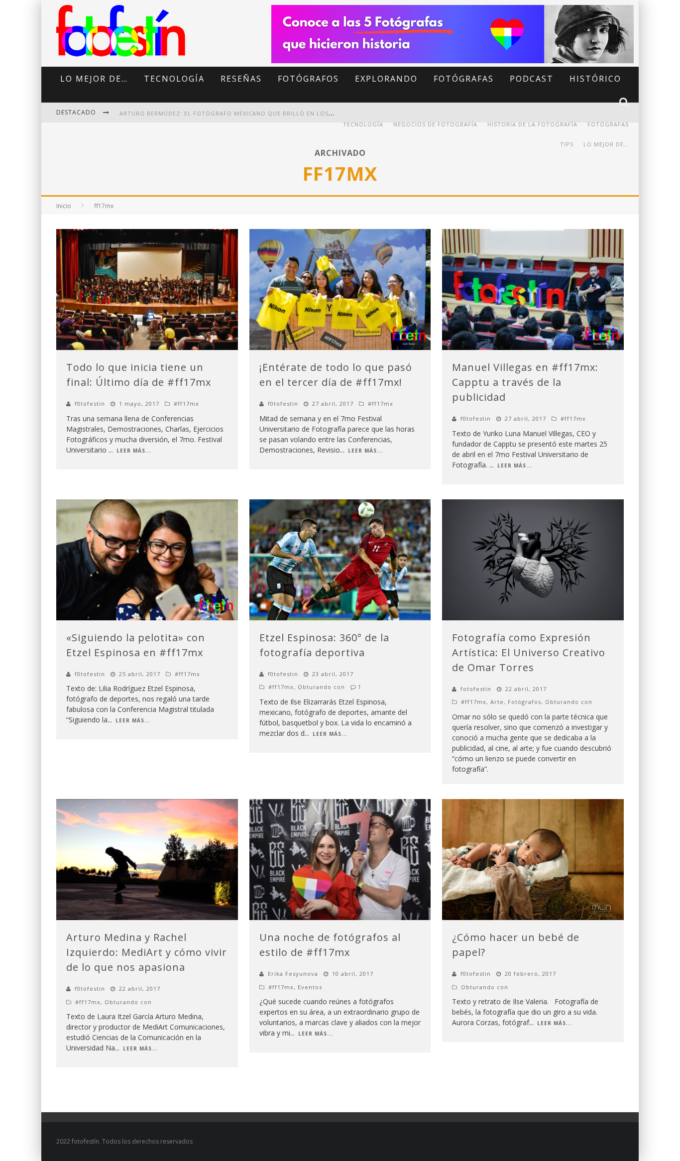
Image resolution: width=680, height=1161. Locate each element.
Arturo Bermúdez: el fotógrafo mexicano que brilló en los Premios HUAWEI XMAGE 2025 (271, 113)
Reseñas (241, 78)
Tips (566, 144)
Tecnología (174, 78)
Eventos (310, 987)
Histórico (595, 78)
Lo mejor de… (94, 78)
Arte (497, 701)
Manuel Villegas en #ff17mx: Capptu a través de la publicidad (525, 382)
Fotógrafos (308, 78)
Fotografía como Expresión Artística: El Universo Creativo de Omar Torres (528, 652)
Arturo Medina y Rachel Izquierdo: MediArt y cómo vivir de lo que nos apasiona (146, 952)
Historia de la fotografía (532, 124)
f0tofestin (90, 403)
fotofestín (475, 689)
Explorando (386, 78)
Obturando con (321, 687)
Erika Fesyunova (293, 973)
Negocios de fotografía (435, 124)
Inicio (63, 206)
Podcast (532, 78)
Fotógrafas (464, 78)
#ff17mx (186, 403)
